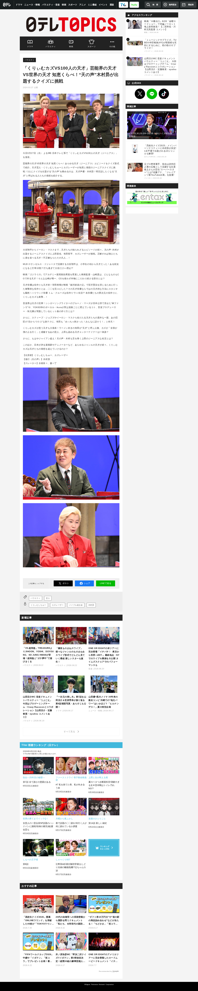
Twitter (140, 94)
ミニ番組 (92, 4)
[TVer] (123, 5)
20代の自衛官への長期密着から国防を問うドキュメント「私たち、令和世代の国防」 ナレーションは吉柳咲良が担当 (70, 920)
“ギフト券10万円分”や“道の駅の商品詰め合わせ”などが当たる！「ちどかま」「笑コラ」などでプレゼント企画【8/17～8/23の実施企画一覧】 (103, 920)
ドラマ (19, 4)
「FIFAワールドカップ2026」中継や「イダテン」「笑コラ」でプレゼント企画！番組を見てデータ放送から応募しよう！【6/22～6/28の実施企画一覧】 (38, 958)
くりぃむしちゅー (38, 605)
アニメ (82, 4)
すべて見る (70, 731)
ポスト (65, 583)
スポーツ (72, 4)
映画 (64, 4)
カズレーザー (58, 605)
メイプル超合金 (76, 605)
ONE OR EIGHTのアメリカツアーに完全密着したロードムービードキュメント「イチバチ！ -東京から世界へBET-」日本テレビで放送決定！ (103, 958)
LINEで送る (105, 583)
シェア (87, 583)
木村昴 (91, 605)
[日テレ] (7, 5)
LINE (152, 94)
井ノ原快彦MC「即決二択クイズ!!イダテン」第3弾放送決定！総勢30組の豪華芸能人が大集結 (71, 958)
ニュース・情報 (32, 4)
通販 (112, 4)
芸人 (48, 598)
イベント (103, 4)
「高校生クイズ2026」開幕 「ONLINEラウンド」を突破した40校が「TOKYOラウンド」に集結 (37, 920)
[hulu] (134, 5)
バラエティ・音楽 (51, 4)
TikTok (164, 94)
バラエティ (50, 46)
